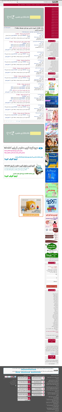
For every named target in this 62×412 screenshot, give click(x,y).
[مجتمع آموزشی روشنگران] (51, 160)
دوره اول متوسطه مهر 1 (41, 94)
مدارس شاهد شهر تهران (55, 66)
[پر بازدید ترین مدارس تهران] (24, 153)
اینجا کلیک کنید (52, 353)
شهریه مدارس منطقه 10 (54, 22)
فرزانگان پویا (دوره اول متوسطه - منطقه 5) (22, 76)
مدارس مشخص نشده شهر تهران (54, 71)
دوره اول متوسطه (36, 37)
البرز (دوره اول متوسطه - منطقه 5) (23, 84)
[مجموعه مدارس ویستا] (51, 250)
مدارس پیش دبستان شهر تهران (54, 44)
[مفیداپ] (24, 17)
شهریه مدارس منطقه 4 (55, 12)
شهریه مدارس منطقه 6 (55, 16)
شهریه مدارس (31, 31)
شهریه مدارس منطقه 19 (54, 36)
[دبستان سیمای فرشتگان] (51, 130)
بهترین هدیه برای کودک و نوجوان (54, 258)
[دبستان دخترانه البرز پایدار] (51, 115)
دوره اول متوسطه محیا (41, 60)
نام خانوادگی (55, 281)
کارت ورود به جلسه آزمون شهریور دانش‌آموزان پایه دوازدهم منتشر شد (53, 381)
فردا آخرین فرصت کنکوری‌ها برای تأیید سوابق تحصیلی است (53, 406)
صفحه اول (56, 4)
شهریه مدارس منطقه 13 (54, 27)
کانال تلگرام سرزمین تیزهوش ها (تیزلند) (28, 369)
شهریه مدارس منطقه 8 (55, 19)
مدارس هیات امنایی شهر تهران (54, 65)
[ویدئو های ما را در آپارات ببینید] (12, 376)
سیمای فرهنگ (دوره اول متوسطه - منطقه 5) (21, 113)
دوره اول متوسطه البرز (41, 83)
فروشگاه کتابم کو (23, 4)
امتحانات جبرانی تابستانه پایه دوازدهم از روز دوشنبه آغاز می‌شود (53, 400)
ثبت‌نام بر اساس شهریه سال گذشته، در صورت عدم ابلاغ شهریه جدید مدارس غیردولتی (53, 394)
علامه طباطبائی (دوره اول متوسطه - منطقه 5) (21, 68)
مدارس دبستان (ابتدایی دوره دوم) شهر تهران (52, 48)
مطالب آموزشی (37, 4)
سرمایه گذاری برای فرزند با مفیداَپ (31, 215)
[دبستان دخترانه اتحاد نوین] (51, 220)
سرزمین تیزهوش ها (47, 2)
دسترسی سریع (51, 4)
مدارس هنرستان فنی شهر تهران (54, 52)
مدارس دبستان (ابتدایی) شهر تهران (53, 45)
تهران (41, 34)
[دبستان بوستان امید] (51, 190)
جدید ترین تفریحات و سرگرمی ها (39, 375)
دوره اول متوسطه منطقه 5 (25, 31)
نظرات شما (33, 4)
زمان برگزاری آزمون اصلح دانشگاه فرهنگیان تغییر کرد (54, 397)
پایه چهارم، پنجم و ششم (36, 372)
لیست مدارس (42, 4)
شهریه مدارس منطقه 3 (55, 11)
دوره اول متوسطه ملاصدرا (40, 52)
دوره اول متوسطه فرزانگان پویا (40, 75)
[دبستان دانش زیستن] (51, 88)
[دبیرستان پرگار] (51, 175)
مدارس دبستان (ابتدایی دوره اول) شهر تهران (52, 47)
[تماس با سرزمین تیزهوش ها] (6, 376)
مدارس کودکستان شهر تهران (54, 43)
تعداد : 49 (18, 121)
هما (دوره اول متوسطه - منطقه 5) (23, 105)
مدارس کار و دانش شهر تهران (54, 54)
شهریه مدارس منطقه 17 (54, 33)
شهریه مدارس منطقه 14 (54, 28)
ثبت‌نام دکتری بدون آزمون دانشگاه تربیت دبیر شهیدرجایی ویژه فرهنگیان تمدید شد (52, 388)
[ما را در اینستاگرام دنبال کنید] (13, 376)
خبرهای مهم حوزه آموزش (55, 375)
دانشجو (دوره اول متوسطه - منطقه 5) (23, 34)
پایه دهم (18, 372)
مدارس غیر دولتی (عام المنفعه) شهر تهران (53, 69)
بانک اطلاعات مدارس (36, 31)
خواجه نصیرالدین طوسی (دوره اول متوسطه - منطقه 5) (19, 42)
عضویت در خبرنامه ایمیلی (51, 286)
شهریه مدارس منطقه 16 (54, 32)
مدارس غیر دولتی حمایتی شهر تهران (53, 67)
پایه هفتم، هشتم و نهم (25, 372)
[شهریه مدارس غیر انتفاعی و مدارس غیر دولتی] (24, 170)
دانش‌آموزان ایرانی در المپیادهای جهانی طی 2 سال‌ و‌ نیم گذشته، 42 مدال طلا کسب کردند (53, 409)
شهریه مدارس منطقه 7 (55, 17)
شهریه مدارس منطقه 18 (54, 35)
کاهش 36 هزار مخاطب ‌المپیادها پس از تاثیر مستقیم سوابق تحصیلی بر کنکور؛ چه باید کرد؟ (52, 384)
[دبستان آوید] (51, 205)
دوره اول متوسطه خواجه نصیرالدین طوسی (38, 41)
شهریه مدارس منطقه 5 (55, 14)
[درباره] (9, 376)
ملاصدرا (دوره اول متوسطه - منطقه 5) (23, 52)
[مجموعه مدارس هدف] (51, 145)
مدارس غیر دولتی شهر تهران (54, 63)
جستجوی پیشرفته (28, 4)
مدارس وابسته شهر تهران (55, 70)
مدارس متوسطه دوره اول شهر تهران (53, 49)
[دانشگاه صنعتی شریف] (51, 101)
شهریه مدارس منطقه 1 (55, 8)
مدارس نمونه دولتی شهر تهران (54, 64)
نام (56, 277)
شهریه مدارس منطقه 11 (54, 24)
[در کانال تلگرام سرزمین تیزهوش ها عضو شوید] (15, 376)
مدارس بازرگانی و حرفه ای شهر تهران (53, 55)
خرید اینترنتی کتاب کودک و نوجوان (53, 260)
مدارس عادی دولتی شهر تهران (54, 62)
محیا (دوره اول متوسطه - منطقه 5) (23, 60)
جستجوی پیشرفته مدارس (7, 27)
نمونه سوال (47, 4)
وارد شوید (52, 354)
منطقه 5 (40, 35)
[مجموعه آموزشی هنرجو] (51, 235)
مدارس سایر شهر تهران (55, 56)
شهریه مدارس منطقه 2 (55, 9)
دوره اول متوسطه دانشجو (40, 33)
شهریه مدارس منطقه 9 (55, 20)
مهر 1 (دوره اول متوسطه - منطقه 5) (23, 94)
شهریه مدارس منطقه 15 (54, 30)
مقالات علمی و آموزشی (27, 375)
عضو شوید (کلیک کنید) (48, 338)
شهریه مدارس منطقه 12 (54, 25)
